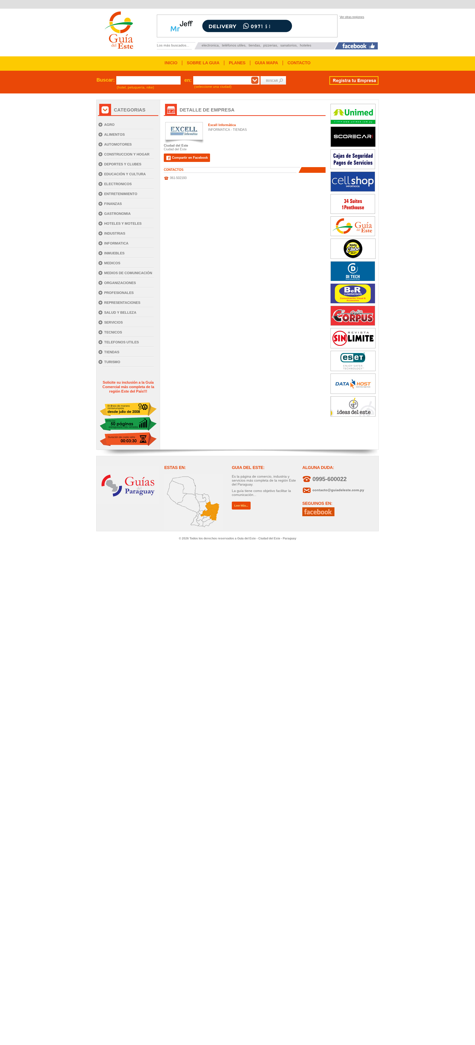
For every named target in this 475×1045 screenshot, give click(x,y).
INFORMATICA (116, 243)
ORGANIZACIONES (120, 283)
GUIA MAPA (266, 63)
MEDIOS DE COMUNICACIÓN (128, 273)
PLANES (237, 63)
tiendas (254, 45)
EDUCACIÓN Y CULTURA (125, 174)
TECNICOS (113, 332)
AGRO (109, 125)
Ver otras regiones (352, 17)
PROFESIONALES (119, 293)
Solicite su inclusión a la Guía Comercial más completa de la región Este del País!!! (128, 386)
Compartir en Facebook (189, 157)
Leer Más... (241, 505)
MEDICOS (112, 263)
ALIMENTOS (114, 134)
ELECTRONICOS (118, 184)
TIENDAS (111, 352)
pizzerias (270, 45)
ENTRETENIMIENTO (120, 194)
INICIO (171, 63)
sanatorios (288, 45)
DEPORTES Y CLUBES (122, 164)
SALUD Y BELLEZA (120, 312)
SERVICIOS (113, 322)
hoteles (305, 45)
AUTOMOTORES (118, 144)
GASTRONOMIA (117, 214)
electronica (210, 45)
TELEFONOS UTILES (121, 342)
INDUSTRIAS (114, 233)
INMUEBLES (114, 253)
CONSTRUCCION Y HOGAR (126, 154)
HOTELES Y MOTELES (123, 223)
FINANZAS (113, 204)
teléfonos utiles (233, 45)
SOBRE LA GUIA (203, 63)
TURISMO (112, 362)
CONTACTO (298, 63)
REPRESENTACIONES (122, 303)
